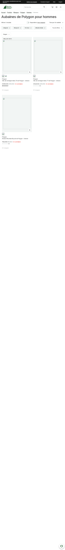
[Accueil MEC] (7, 7)
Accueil (3, 12)
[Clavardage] (61, 546)
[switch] (31, 22)
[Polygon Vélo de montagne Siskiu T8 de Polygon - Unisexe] (17, 64)
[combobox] (36, 7)
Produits (9, 12)
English (60, 2)
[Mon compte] (56, 7)
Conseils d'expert (45, 2)
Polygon (22, 12)
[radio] (3, 76)
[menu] (60, 7)
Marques (16, 12)
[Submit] (44, 7)
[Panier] (52, 7)
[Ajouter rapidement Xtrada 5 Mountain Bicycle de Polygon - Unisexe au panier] (29, 130)
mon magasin (41, 22)
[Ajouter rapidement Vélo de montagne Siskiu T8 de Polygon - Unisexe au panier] (29, 72)
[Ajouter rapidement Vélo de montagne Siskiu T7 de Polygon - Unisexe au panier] (60, 72)
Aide (54, 2)
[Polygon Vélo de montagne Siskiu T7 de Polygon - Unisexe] (48, 64)
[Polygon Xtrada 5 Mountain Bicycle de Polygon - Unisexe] (17, 122)
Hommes (29, 12)
